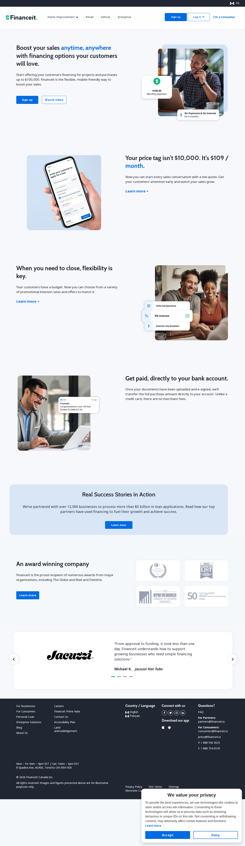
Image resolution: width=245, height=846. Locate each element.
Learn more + (137, 191)
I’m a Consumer (224, 17)
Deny (216, 835)
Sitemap (174, 787)
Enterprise (124, 17)
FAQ (200, 712)
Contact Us (61, 717)
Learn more (27, 595)
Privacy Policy (133, 787)
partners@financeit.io (211, 721)
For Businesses (25, 706)
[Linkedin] (182, 712)
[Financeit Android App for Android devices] (169, 727)
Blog (19, 727)
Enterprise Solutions (28, 722)
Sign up (176, 17)
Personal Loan (25, 717)
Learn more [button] (153, 825)
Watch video (54, 100)
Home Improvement (61, 17)
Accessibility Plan (64, 722)
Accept (167, 835)
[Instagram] (176, 712)
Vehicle (105, 17)
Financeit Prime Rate (67, 711)
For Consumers (25, 711)
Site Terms (155, 787)
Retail (89, 17)
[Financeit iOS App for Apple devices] (163, 727)
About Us (22, 733)
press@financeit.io (209, 737)
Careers (59, 706)
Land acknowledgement (65, 729)
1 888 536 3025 (210, 742)
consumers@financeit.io (213, 731)
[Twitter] (170, 712)
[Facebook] (164, 712)
